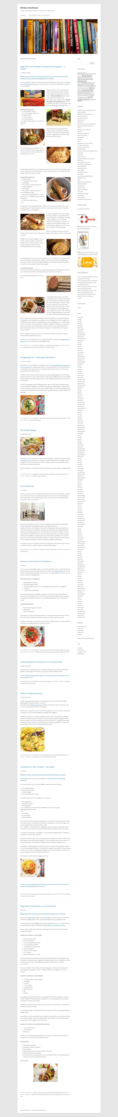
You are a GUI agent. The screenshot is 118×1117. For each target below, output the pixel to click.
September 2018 (81, 501)
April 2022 (79, 418)
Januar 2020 (80, 470)
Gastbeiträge (80, 137)
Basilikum (79, 75)
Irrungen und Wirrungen (50, 549)
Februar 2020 (80, 468)
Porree (92, 91)
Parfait (61, 652)
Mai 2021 (79, 439)
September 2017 (81, 524)
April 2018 (79, 510)
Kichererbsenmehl (57, 1094)
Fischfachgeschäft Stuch (35, 705)
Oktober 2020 (80, 452)
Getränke (79, 139)
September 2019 (81, 477)
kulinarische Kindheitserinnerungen (85, 158)
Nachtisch (57, 652)
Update (85, 97)
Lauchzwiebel (89, 86)
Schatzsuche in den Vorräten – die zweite (37, 767)
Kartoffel (35, 476)
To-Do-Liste (80, 191)
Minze (42, 652)
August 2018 (80, 503)
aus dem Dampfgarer (82, 116)
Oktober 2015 (80, 568)
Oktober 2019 (80, 476)
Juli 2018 (79, 505)
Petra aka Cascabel (81, 294)
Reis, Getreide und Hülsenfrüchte (84, 92)
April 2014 (79, 603)
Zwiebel (79, 101)
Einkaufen (42, 549)
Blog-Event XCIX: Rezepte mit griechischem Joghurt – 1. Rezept (43, 67)
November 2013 (81, 613)
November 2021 (81, 427)
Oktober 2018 (80, 499)
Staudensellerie (85, 95)
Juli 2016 (79, 551)
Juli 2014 (79, 597)
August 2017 (80, 526)
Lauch (84, 86)
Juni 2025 (79, 344)
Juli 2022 (79, 412)
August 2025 (80, 340)
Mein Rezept (43, 418)
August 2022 (80, 410)
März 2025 (79, 350)
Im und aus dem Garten (83, 145)
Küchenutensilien (81, 156)
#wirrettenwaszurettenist (85, 74)
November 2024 (81, 358)
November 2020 (81, 450)
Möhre (92, 88)
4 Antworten (23, 910)
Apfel (94, 74)
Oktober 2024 (80, 360)
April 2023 (79, 394)
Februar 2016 (80, 561)
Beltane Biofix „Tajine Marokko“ (52, 925)
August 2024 (80, 363)
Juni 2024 (79, 367)
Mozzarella (86, 88)
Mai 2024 (79, 369)
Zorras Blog (62, 778)
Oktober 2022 (80, 406)
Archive (79, 307)
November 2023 (81, 381)
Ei (31, 476)
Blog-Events (42, 345)
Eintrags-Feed (80, 650)
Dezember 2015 (81, 565)
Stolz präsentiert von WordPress (39, 1110)
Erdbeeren (38, 652)
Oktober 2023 (80, 383)
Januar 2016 (80, 563)
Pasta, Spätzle (80, 170)
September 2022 (81, 408)
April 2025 (79, 348)
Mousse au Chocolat (49, 652)
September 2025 (81, 338)
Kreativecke (80, 154)
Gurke (93, 83)
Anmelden (79, 648)
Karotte (84, 84)
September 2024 (81, 361)
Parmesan (79, 91)
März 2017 (79, 536)
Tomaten (80, 97)
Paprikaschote (87, 90)
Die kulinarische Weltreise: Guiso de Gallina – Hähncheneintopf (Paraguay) (87, 282)
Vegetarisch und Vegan (60, 418)
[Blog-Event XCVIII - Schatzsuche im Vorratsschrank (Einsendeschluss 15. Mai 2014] (43, 774)
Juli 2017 (79, 528)
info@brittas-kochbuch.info (87, 638)
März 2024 (79, 373)
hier (21, 575)
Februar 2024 (80, 375)
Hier (21, 669)
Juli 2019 (79, 481)
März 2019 (79, 489)
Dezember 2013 (81, 611)
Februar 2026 (80, 329)
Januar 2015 (80, 586)
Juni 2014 (79, 599)
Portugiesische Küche (82, 172)
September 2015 (81, 570)
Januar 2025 (80, 354)
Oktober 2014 (80, 592)
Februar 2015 (80, 584)
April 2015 (79, 580)
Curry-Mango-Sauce (36, 757)
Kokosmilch (79, 86)
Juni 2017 (79, 530)
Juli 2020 (79, 458)
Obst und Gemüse (50, 474)
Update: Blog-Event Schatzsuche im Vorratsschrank (41, 662)
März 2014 (79, 605)
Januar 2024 (80, 377)
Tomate (91, 95)
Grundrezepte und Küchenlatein (85, 143)
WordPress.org (81, 653)
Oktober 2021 (80, 429)
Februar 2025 (80, 352)
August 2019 (80, 479)
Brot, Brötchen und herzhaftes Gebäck (86, 123)
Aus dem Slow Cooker (82, 118)
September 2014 (81, 594)
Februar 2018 (80, 514)
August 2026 (80, 317)
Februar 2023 (80, 398)
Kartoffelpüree (87, 85)
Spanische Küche (81, 187)
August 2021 (80, 433)
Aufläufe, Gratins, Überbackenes (85, 114)
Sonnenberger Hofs (25, 460)
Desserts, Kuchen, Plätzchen (46, 650)
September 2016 (81, 547)
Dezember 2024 (81, 356)
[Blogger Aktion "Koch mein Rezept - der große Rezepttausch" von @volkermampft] (87, 254)
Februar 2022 (80, 421)
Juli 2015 (79, 574)
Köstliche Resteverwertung (31, 693)
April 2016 (79, 557)
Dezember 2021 (81, 425)
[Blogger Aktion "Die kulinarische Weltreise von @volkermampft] (87, 228)
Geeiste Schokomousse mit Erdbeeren (36, 561)
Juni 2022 (79, 414)
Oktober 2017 (80, 522)
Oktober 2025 (80, 336)
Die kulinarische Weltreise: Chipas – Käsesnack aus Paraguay (86, 296)
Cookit (79, 127)
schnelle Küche (81, 185)
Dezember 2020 (81, 448)
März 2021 (79, 443)
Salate (78, 180)
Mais (94, 86)
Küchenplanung (27, 486)
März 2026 (79, 327)
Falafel (50, 1094)
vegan (90, 96)
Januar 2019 (80, 493)
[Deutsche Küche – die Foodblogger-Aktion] (82, 248)
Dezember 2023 (81, 379)
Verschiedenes (80, 195)
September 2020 (81, 454)
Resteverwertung (50, 418)
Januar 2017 (80, 539)
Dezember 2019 (81, 472)
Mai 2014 (79, 601)
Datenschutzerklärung (25, 1110)
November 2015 (81, 566)
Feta (80, 82)
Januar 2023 (80, 400)
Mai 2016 (79, 555)
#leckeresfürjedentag (81, 72)
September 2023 (81, 385)
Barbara (79, 290)
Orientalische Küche (50, 1092)
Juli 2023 (79, 389)
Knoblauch (93, 85)
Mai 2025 (79, 346)
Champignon (80, 77)
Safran (52, 347)
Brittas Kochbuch (29, 7)
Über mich (23, 15)
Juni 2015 (79, 576)
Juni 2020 (79, 460)
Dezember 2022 (81, 402)
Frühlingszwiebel (86, 83)
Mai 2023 (79, 392)
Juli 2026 (79, 319)
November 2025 (81, 334)
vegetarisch (44, 476)
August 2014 (80, 595)
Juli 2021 (79, 435)
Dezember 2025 (81, 332)
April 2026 (79, 325)
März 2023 (79, 396)
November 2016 (81, 543)
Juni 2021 (79, 437)
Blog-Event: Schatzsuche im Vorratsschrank (38, 906)
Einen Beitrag (24, 778)
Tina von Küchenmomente (83, 280)
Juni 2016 (79, 553)
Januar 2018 (80, 516)
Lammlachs (48, 347)
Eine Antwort (23, 490)
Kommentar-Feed (81, 652)
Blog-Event (32, 347)
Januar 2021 (80, 447)
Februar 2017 (80, 537)
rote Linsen (64, 1094)
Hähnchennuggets (30, 896)
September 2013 (81, 617)
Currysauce (28, 701)
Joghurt (79, 84)
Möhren (79, 90)
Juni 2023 (79, 390)
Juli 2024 (79, 365)
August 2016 (80, 549)
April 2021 (79, 441)
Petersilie (31, 420)
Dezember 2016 (81, 541)
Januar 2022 (80, 423)
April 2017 (79, 534)
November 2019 (81, 474)
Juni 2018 (79, 507)
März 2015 (79, 582)
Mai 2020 (79, 462)
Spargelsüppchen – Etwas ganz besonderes (38, 357)
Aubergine (33, 1094)
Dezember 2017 (81, 518)
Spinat (54, 757)
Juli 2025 (79, 342)
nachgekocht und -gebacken (52, 345)
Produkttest (80, 174)
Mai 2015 (79, 578)
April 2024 (79, 371)
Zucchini (93, 99)
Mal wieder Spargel (28, 430)
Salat (88, 94)
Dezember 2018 (81, 495)
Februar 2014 (80, 607)
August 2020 (80, 456)
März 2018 (79, 512)
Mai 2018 (79, 508)
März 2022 (79, 419)
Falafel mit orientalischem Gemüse (35, 675)
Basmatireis (26, 347)
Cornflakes (67, 894)
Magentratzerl (53, 778)
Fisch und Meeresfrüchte (45, 755)
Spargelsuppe (37, 420)
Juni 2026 (79, 321)
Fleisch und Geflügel (82, 135)
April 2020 (79, 464)
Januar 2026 (80, 331)
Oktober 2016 (80, 545)
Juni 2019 (79, 483)
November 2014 (81, 590)
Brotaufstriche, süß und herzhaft (85, 125)
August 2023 (80, 387)
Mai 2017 (79, 532)
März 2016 (79, 559)
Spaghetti (92, 93)
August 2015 (80, 572)
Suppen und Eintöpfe (82, 189)
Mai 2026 (79, 323)
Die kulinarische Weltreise (85, 79)
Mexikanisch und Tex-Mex (83, 162)
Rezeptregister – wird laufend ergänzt (39, 15)
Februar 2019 (80, 491)
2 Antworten (23, 565)
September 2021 (81, 431)
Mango (78, 88)
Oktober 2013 (80, 615)
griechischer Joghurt (40, 347)
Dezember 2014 (81, 588)
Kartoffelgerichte (81, 149)
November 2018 (81, 497)
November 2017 (81, 520)
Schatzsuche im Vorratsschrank (27, 683)
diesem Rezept (59, 571)
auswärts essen (81, 120)
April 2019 (79, 487)
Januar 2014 (80, 609)
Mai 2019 (79, 485)
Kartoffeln (80, 85)
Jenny (78, 276)
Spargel (39, 476)
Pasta (84, 91)
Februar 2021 (80, 445)
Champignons (88, 77)
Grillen (79, 141)
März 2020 (79, 466)
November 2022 (81, 404)
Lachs (42, 757)
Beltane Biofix (40, 1094)
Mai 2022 (79, 416)
